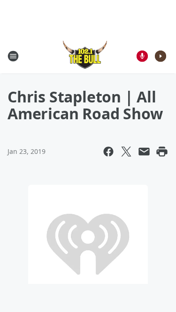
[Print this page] (161, 151)
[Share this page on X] (126, 151)
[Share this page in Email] (144, 151)
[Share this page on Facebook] (108, 151)
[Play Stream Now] (160, 56)
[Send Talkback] (142, 56)
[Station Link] (85, 56)
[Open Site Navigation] (13, 56)
